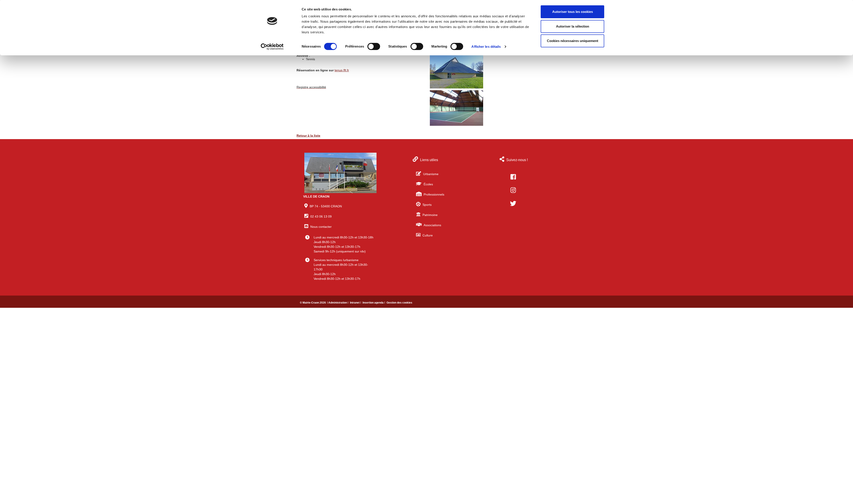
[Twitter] (513, 203)
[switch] (373, 46)
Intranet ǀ (356, 302)
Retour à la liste (308, 135)
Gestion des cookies (399, 302)
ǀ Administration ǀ (338, 302)
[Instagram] (513, 190)
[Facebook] (513, 177)
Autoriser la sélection (572, 26)
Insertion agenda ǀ (374, 302)
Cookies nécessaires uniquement (572, 41)
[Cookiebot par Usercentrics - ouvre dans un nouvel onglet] (272, 46)
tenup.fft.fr (342, 70)
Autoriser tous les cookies (572, 12)
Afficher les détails (486, 46)
